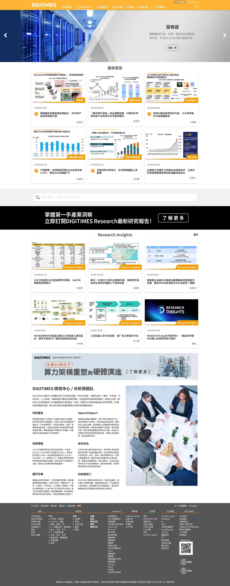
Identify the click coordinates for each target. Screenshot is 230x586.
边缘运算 (111, 521)
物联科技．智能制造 (59, 537)
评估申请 (190, 2)
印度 (77, 521)
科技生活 (165, 548)
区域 (75, 516)
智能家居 (111, 540)
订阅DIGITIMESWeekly (189, 527)
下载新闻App (184, 540)
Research (85, 7)
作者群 (128, 524)
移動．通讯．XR (57, 524)
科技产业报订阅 (185, 524)
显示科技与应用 (114, 572)
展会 (33, 529)
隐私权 (62, 506)
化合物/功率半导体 (115, 524)
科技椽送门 (35, 527)
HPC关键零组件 (114, 519)
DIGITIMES (189, 511)
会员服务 (183, 519)
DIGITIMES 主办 (150, 519)
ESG (163, 524)
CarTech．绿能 (57, 521)
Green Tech (113, 527)
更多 (171, 49)
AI (162, 521)
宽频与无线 (112, 546)
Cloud (110, 551)
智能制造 (111, 537)
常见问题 (71, 506)
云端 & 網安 (148, 524)
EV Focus (112, 529)
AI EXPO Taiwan (150, 535)
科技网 (68, 7)
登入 (196, 2)
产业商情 (159, 7)
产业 (50, 516)
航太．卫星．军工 (58, 529)
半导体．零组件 (57, 519)
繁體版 (176, 2)
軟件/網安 (165, 540)
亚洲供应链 (112, 535)
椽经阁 (103, 7)
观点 (92, 519)
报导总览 (94, 521)
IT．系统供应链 (57, 532)
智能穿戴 (111, 562)
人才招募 (183, 532)
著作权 (54, 506)
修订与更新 (35, 535)
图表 (52, 543)
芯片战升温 (35, 516)
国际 (77, 527)
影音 (130, 7)
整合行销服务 (185, 529)
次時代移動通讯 (114, 548)
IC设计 (110, 567)
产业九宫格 (35, 524)
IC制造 (110, 570)
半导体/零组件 (167, 527)
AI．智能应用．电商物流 (61, 527)
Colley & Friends (132, 516)
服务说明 (45, 506)
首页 (40, 511)
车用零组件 (112, 516)
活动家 (119, 7)
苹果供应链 (35, 521)
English (194, 506)
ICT (162, 537)
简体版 (182, 2)
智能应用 (147, 521)
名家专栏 (129, 519)
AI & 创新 (147, 529)
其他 (145, 532)
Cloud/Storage (167, 529)
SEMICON (165, 519)
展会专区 (94, 527)
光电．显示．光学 (58, 535)
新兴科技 (111, 532)
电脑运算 (111, 554)
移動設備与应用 (114, 559)
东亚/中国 (79, 524)
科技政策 (54, 540)
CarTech (111, 564)
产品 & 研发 (148, 527)
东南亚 (78, 519)
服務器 (110, 556)
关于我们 (35, 506)
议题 (92, 516)
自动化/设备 (166, 543)
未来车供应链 (36, 519)
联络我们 (183, 535)
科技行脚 (129, 521)
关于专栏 (129, 527)
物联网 (110, 543)
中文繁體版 (182, 506)
